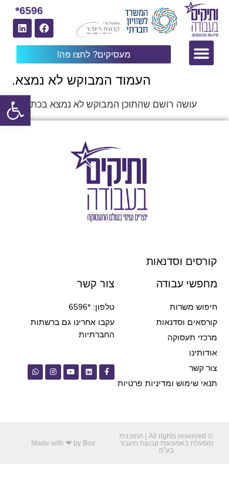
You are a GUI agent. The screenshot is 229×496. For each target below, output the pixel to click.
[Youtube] (71, 372)
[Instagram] (52, 372)
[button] (15, 110)
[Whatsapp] (35, 372)
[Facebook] (44, 28)
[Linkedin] (22, 28)
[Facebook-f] (106, 372)
